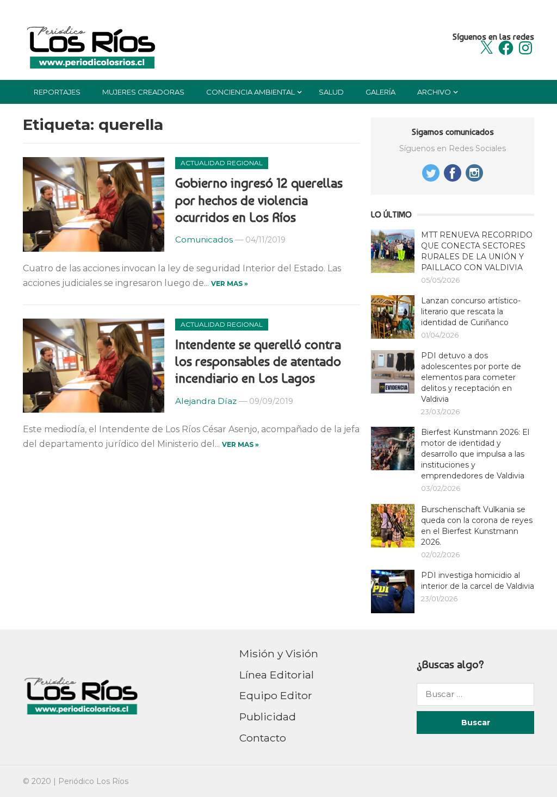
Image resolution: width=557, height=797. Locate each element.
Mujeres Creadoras (143, 92)
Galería (380, 92)
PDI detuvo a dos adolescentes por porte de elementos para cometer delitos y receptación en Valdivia (471, 377)
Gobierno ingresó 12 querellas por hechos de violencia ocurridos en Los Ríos (259, 200)
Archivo (434, 92)
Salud (331, 92)
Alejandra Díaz (206, 401)
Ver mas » (229, 283)
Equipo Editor (275, 695)
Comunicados (204, 239)
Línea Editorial (276, 674)
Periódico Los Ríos (93, 781)
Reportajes (57, 92)
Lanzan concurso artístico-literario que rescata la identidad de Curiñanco (471, 311)
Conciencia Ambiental (250, 92)
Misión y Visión (278, 653)
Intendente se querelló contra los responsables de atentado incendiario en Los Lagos (258, 361)
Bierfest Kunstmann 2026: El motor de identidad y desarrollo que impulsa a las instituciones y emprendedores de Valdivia (475, 454)
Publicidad (267, 716)
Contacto (262, 737)
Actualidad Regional (222, 163)
